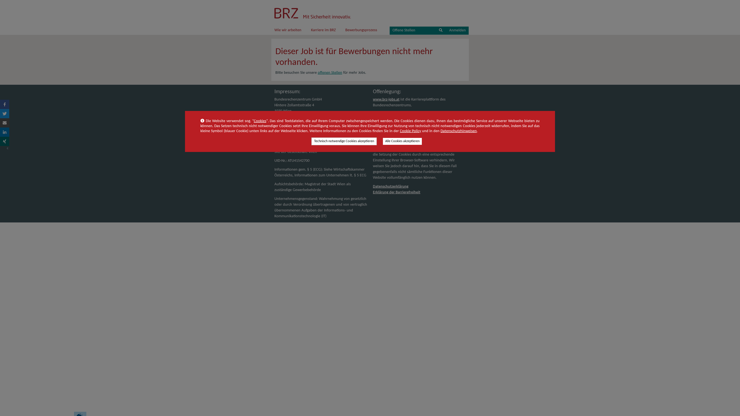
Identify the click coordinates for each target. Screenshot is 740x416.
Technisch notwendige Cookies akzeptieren (344, 141)
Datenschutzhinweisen (459, 131)
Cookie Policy (410, 131)
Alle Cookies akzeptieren (402, 141)
